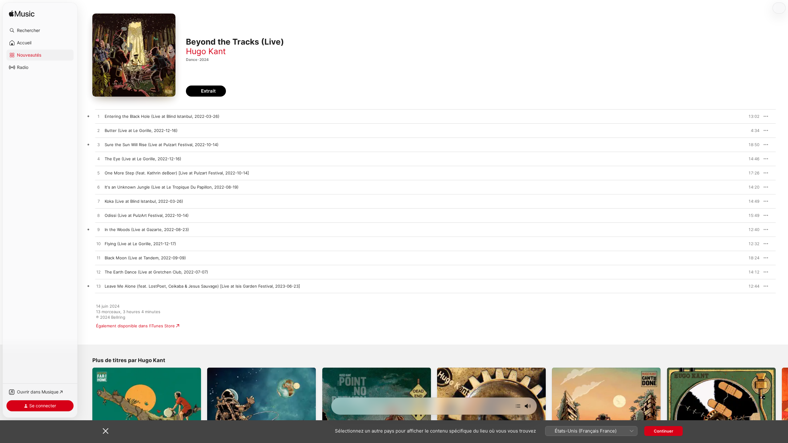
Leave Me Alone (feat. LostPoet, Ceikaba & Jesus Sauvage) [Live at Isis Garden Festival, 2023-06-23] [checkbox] (202, 286)
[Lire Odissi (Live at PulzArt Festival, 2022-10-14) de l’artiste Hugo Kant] (98, 215)
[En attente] (518, 406)
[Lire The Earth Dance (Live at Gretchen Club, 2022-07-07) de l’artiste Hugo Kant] (98, 272)
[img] (21, 14)
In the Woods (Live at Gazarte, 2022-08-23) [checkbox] (147, 229)
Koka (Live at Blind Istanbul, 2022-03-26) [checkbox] (144, 201)
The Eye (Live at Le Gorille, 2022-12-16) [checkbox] (143, 158)
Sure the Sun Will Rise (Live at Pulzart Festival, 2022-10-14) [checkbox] (162, 144)
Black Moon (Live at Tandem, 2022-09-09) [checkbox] (145, 257)
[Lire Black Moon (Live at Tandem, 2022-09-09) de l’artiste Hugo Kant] (98, 258)
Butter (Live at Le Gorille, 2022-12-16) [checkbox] (141, 130)
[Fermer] (105, 431)
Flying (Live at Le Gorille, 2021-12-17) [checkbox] (140, 243)
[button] (40, 30)
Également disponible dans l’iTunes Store (135, 325)
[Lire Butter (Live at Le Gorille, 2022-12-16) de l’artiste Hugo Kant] (98, 131)
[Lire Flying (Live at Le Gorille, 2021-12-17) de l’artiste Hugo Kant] (98, 244)
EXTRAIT (752, 116)
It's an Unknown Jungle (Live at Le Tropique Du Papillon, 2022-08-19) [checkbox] (172, 187)
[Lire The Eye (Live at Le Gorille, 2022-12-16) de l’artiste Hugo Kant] (98, 159)
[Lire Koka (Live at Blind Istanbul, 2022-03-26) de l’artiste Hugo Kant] (98, 201)
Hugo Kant (206, 51)
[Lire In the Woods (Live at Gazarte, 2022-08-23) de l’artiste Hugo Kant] (98, 230)
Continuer (663, 431)
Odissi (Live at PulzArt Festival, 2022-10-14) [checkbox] (147, 215)
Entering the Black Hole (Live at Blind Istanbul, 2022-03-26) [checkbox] (162, 116)
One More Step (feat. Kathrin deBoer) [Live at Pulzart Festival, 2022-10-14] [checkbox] (177, 172)
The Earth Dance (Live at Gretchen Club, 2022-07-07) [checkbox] (156, 271)
